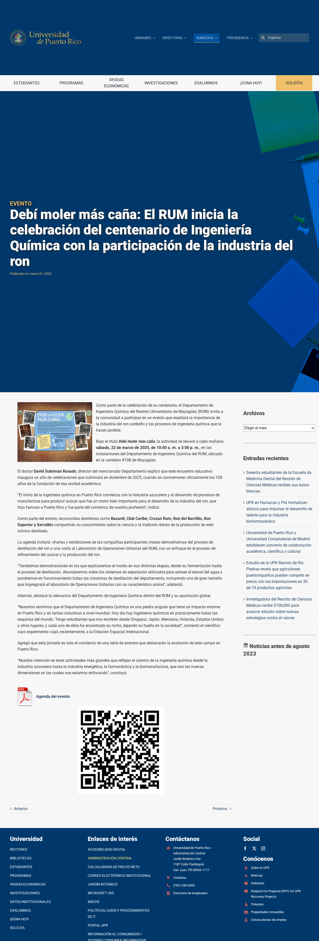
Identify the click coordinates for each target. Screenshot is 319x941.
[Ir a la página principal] (68, 37)
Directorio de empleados (190, 893)
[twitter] (254, 848)
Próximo (220, 808)
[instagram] (263, 848)
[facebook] (245, 848)
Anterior (21, 808)
